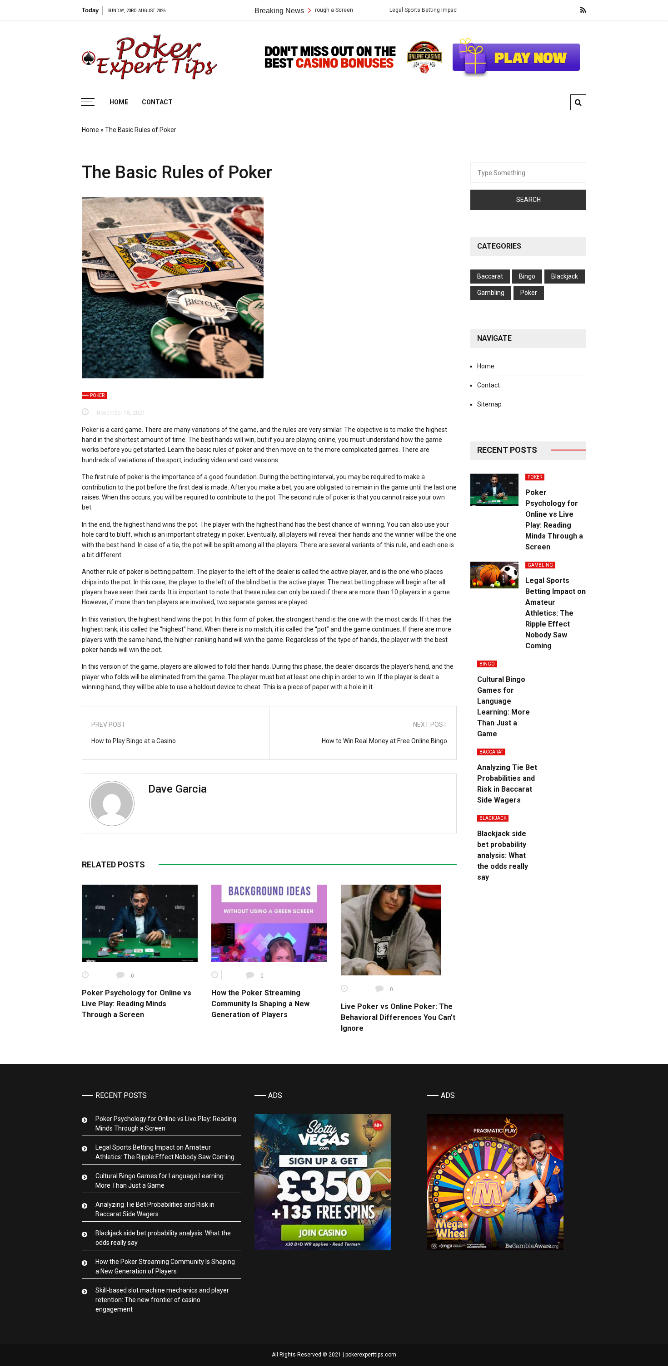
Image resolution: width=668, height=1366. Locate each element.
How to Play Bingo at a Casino (133, 740)
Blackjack (564, 276)
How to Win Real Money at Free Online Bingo (384, 740)
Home (119, 102)
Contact (157, 102)
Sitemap (489, 404)
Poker (97, 395)
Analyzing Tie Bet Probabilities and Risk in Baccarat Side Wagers (154, 1209)
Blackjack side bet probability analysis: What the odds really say (502, 855)
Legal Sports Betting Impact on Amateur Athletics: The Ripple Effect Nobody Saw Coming (555, 613)
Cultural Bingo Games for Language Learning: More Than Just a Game (160, 1180)
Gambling (490, 292)
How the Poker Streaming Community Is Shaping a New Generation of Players (260, 1004)
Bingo (527, 276)
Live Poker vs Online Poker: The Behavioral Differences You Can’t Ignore (398, 1017)
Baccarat (490, 276)
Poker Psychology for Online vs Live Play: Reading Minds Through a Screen (136, 1004)
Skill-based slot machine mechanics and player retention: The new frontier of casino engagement (162, 1300)
